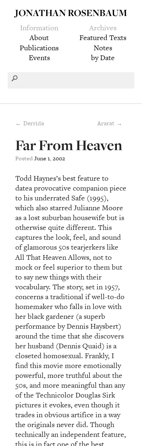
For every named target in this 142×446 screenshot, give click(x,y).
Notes (103, 48)
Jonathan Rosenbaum (71, 12)
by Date (103, 57)
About (39, 37)
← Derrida (29, 123)
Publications (39, 48)
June (40, 158)
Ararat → (109, 123)
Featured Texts (102, 37)
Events (39, 57)
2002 (59, 158)
